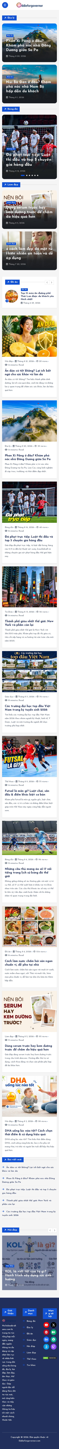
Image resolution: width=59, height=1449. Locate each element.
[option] (29, 147)
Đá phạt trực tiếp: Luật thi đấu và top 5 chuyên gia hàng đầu (28, 160)
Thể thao (9, 781)
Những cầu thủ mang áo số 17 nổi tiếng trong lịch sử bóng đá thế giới (28, 873)
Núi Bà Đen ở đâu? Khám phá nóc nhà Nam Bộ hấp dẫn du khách (28, 86)
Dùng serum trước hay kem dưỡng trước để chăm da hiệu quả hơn (29, 212)
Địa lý (10, 36)
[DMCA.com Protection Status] (50, 1358)
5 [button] (35, 175)
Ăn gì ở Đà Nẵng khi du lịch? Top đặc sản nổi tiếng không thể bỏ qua (36, 296)
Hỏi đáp (9, 361)
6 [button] (37, 175)
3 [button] (29, 175)
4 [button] (32, 175)
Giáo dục (9, 697)
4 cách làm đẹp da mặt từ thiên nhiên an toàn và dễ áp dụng (29, 253)
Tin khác (9, 612)
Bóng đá (11, 149)
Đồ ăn (24, 289)
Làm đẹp (11, 202)
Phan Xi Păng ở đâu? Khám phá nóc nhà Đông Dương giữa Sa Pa (28, 45)
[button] (47, 282)
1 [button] (23, 175)
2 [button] (26, 175)
